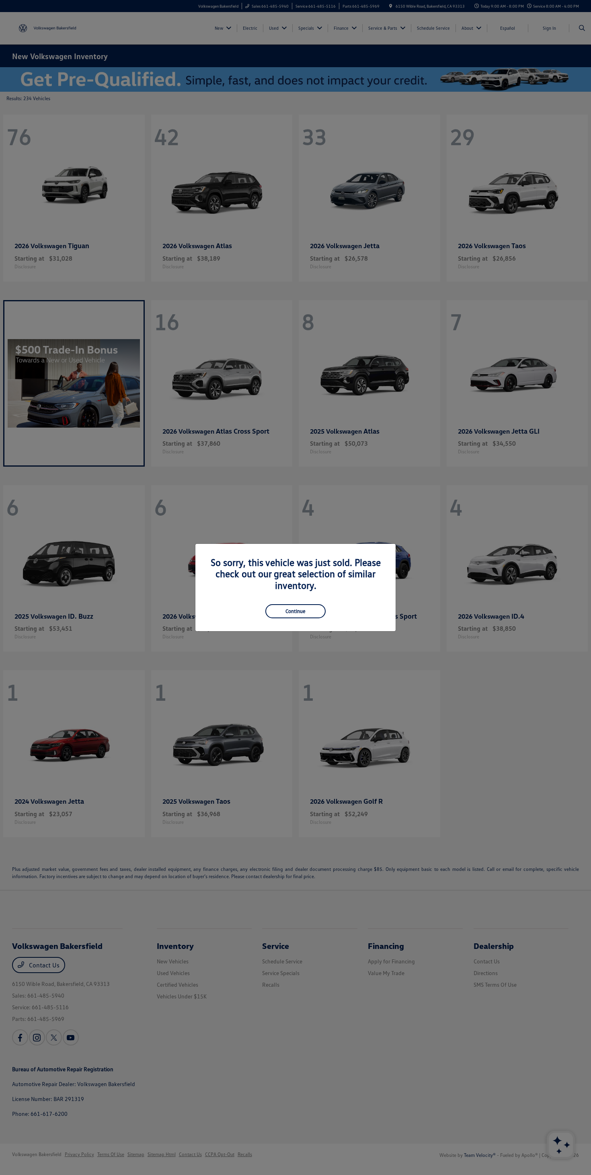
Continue (295, 611)
